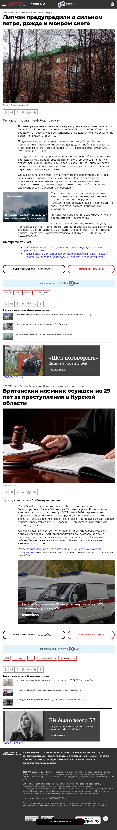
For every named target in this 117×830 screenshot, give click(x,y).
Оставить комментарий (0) (91, 269)
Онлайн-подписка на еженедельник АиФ (67, 756)
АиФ (26, 105)
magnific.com (9, 485)
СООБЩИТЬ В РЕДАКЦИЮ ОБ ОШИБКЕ (39, 763)
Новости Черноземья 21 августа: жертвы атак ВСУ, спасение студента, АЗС (62, 606)
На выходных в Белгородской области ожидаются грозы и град (64, 253)
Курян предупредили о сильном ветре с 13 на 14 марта (41, 324)
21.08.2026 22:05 (10, 386)
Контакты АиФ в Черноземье (56, 753)
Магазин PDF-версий (99, 756)
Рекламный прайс (31, 753)
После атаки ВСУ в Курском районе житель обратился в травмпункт (48, 690)
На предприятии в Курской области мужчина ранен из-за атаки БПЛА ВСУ (51, 700)
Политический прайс (86, 760)
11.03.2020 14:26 (10, 12)
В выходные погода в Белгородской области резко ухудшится (63, 257)
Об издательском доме (34, 756)
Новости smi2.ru (13, 377)
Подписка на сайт (81, 753)
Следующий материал (60, 822)
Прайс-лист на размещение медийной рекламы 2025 (48, 760)
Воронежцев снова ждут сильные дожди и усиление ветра (44, 334)
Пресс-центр (98, 753)
